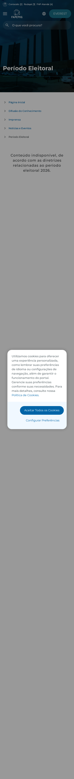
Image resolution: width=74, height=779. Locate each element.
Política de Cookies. (25, 395)
